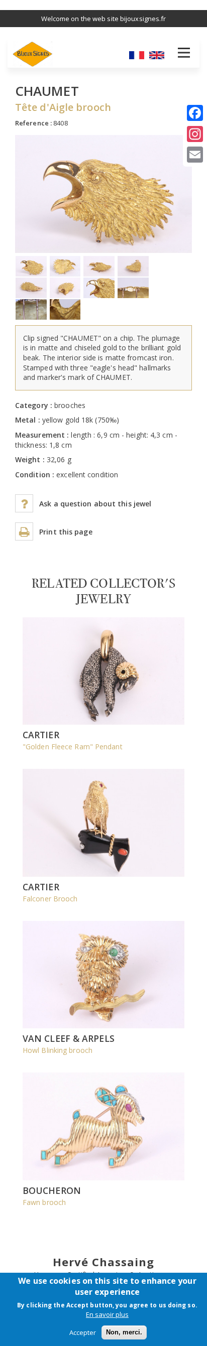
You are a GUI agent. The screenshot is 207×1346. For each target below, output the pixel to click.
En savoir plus (107, 1314)
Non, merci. (124, 1332)
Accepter (82, 1332)
